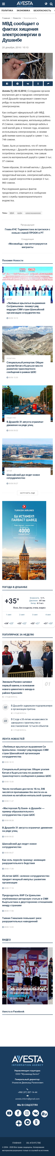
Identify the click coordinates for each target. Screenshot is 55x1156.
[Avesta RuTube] (44, 1114)
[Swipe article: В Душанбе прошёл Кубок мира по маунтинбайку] (27, 975)
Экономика (23, 10)
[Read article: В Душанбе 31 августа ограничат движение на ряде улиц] (27, 403)
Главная (6, 17)
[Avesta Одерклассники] (36, 1122)
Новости (17, 17)
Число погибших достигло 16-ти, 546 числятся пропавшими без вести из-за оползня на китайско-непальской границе (26, 792)
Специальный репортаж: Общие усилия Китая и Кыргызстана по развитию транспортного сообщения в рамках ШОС (25, 367)
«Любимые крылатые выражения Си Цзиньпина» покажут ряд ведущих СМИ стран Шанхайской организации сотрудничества (26, 307)
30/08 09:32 (13, 430)
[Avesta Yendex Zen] (18, 1123)
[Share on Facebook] (7, 83)
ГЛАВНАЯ (16, 1142)
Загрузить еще (27, 493)
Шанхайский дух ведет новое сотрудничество (23, 476)
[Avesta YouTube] (9, 1113)
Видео (14, 984)
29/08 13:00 (9, 927)
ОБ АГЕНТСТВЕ (33, 1142)
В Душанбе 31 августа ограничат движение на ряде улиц (25, 423)
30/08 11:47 (9, 801)
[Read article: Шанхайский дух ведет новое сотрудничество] (27, 456)
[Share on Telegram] (17, 83)
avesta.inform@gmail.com (27, 1098)
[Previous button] (4, 975)
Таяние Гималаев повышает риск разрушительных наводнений (21, 919)
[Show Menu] (3, 3)
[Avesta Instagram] (26, 1113)
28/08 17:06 (9, 910)
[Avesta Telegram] (27, 1122)
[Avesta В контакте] (35, 1113)
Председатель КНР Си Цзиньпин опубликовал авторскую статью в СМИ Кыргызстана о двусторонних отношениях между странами (27, 900)
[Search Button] (51, 3)
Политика (7, 10)
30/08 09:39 (9, 820)
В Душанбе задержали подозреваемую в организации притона (31, 707)
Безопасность (42, 10)
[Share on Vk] (28, 83)
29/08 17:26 (9, 868)
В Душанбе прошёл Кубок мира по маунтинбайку (27, 990)
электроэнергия (33, 213)
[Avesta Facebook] (18, 1113)
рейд (19, 213)
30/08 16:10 (13, 318)
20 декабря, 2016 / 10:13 (15, 47)
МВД (12, 213)
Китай (9, 299)
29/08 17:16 (9, 888)
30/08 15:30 (13, 377)
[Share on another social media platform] (48, 83)
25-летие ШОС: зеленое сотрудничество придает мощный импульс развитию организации (25, 879)
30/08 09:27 (13, 483)
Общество (11, 418)
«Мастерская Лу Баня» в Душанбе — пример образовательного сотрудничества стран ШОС (23, 811)
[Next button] (51, 975)
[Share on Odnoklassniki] (38, 83)
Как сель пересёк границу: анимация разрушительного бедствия (23, 861)
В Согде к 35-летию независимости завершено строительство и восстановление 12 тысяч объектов (29, 722)
